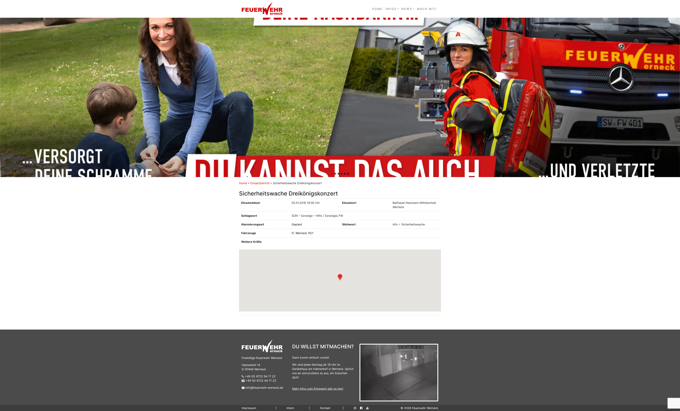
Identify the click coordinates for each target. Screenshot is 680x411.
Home (243, 183)
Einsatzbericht (260, 183)
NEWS (406, 9)
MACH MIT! (427, 9)
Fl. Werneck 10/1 (302, 233)
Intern (290, 408)
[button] (340, 97)
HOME (377, 9)
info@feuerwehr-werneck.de (264, 387)
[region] (340, 97)
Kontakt (325, 408)
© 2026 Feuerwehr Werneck (419, 408)
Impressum (249, 408)
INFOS (391, 9)
